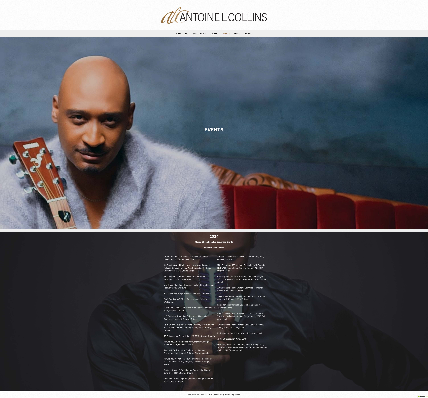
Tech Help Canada (233, 395)
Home (178, 33)
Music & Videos (200, 33)
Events (226, 33)
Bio (186, 33)
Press (237, 33)
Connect (248, 33)
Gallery (215, 33)
